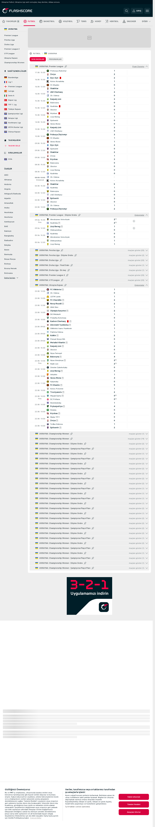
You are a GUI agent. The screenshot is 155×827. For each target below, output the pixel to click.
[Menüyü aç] (147, 11)
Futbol (36, 53)
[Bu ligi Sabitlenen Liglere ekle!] (65, 66)
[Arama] (127, 11)
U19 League (9, 53)
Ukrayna (52, 53)
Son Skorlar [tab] (37, 59)
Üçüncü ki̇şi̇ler (35, 818)
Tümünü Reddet (134, 804)
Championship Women (14, 62)
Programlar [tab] (55, 59)
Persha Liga (9, 40)
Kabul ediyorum (133, 797)
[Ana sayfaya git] (23, 10)
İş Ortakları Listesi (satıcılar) (77, 807)
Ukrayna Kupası (11, 58)
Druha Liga (9, 44)
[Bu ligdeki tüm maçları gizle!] (146, 66)
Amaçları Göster (134, 812)
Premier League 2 (12, 49)
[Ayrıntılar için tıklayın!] (89, 72)
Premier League (11, 35)
